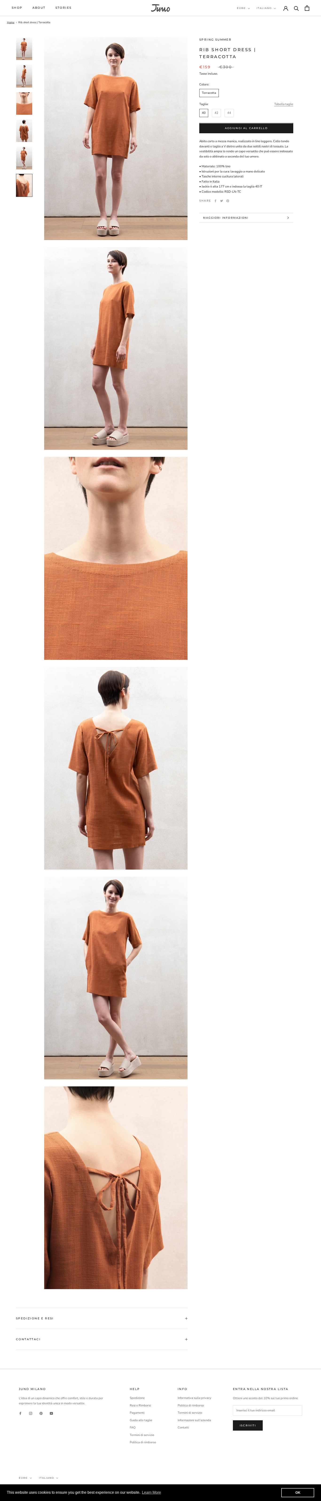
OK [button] (297, 1492)
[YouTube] (51, 1413)
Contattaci (28, 1339)
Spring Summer (215, 39)
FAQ (133, 1427)
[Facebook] (215, 200)
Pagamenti (137, 1413)
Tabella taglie (283, 104)
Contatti (183, 1427)
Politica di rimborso (143, 1442)
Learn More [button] (151, 1492)
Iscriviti (248, 1425)
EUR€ (241, 8)
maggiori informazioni (225, 217)
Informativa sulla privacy (194, 1398)
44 (229, 113)
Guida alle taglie (141, 1420)
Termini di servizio (142, 1435)
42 (216, 113)
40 (204, 113)
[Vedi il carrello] (307, 8)
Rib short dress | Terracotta (34, 22)
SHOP (17, 7)
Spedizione (137, 1398)
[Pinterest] (227, 200)
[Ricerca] (296, 8)
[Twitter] (221, 200)
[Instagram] (30, 1413)
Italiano (264, 8)
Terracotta (209, 93)
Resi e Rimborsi (140, 1405)
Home (10, 22)
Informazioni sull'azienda (194, 1420)
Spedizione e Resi (35, 1318)
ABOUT (39, 7)
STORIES (63, 7)
